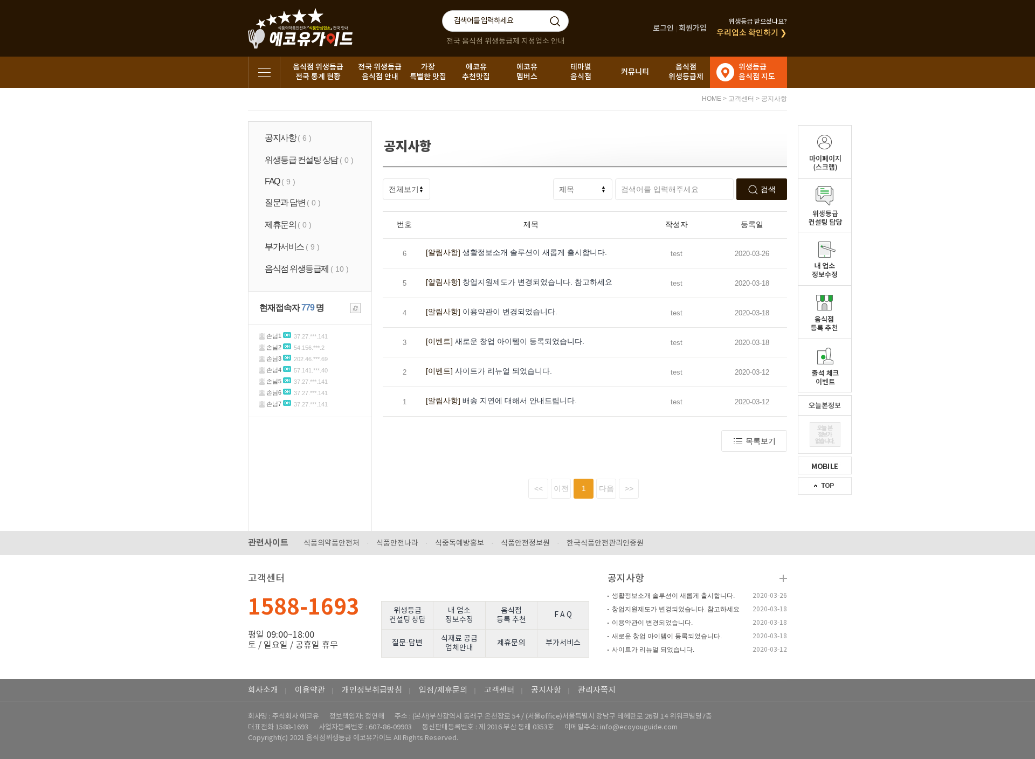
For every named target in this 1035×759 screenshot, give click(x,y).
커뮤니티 (635, 72)
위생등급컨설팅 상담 (407, 615)
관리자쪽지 (597, 690)
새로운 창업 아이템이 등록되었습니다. (505, 341)
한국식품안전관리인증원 (605, 543)
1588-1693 (304, 607)
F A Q (563, 615)
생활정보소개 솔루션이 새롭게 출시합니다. (516, 252)
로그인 (663, 28)
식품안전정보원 (525, 543)
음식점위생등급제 (685, 72)
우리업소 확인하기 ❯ (751, 33)
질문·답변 (407, 643)
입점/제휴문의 (443, 690)
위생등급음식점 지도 (757, 72)
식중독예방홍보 (459, 543)
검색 (768, 189)
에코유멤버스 (526, 72)
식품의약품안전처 (331, 543)
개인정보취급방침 (372, 690)
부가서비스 (563, 643)
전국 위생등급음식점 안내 (380, 72)
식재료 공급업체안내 (459, 643)
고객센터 (741, 98)
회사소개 (263, 690)
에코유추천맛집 (476, 72)
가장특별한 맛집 (428, 72)
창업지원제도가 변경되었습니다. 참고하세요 (519, 282)
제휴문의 (511, 643)
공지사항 (774, 98)
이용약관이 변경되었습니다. (491, 311)
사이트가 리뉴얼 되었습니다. (489, 371)
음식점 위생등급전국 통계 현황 (318, 72)
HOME (711, 98)
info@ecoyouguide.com (639, 727)
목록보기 (761, 441)
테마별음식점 (580, 72)
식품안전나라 (397, 543)
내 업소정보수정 (459, 615)
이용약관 (310, 690)
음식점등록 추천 (511, 615)
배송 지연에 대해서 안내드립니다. (501, 400)
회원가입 (693, 28)
